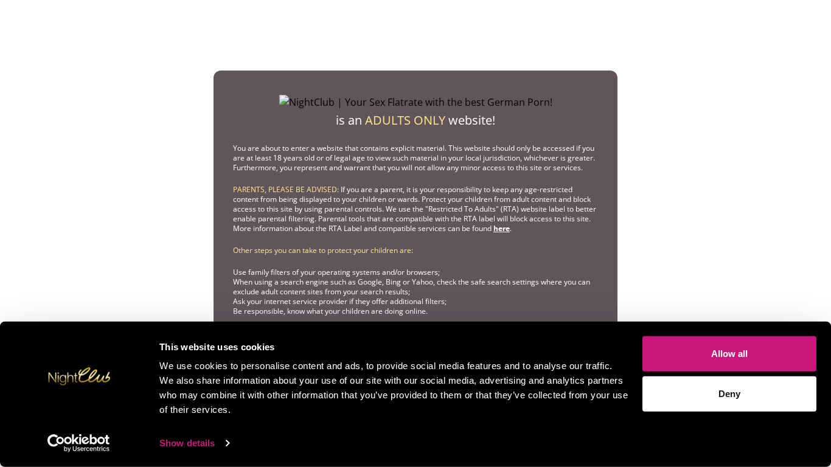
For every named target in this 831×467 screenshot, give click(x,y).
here (501, 228)
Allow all (729, 353)
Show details (187, 443)
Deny (729, 393)
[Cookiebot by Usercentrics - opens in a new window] (79, 443)
